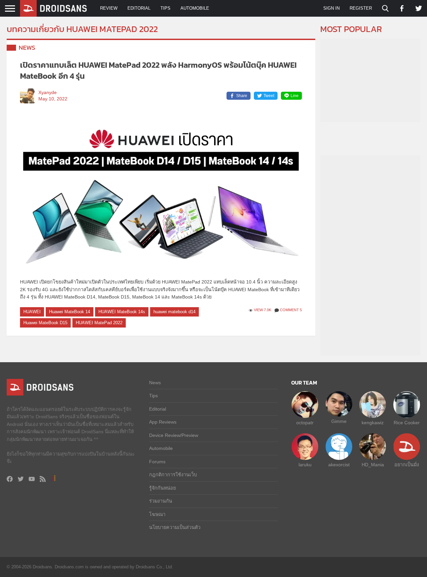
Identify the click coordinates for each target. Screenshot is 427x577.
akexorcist (339, 464)
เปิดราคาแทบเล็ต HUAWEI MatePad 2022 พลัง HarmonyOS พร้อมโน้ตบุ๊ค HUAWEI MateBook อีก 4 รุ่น (158, 70)
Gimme (339, 421)
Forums (157, 461)
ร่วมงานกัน (160, 501)
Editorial (138, 8)
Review (108, 8)
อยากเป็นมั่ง (406, 464)
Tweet (269, 95)
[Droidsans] (53, 8)
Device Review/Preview (173, 435)
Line (295, 95)
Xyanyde (47, 92)
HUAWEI (32, 311)
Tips (165, 8)
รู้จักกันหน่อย (162, 488)
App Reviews (162, 422)
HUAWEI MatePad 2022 (99, 322)
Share (241, 95)
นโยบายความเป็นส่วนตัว (174, 527)
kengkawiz (373, 422)
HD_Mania (373, 464)
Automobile (194, 8)
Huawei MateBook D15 (45, 322)
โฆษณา (157, 514)
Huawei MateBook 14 (69, 311)
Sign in (331, 8)
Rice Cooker (407, 422)
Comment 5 (291, 310)
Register (361, 8)
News (27, 47)
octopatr (305, 422)
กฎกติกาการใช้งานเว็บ (173, 474)
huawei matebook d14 (174, 311)
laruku (305, 464)
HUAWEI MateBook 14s (121, 311)
